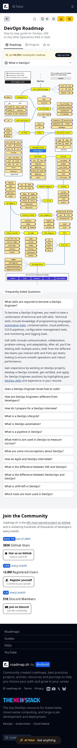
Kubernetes (23, 723)
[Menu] (72, 6)
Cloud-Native (41, 723)
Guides (9, 638)
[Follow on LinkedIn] (48, 688)
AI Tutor (18, 6)
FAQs (8, 645)
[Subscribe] (54, 18)
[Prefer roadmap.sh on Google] (44, 18)
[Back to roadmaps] (7, 18)
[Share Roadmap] (69, 18)
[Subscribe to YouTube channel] (54, 688)
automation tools (15, 325)
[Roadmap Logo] (6, 6)
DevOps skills (13, 380)
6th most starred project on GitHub (48, 522)
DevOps (8, 723)
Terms (28, 688)
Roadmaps (12, 632)
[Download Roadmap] (61, 18)
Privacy (39, 688)
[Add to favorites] (34, 19)
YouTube (10, 652)
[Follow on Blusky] (64, 688)
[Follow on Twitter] (59, 688)
